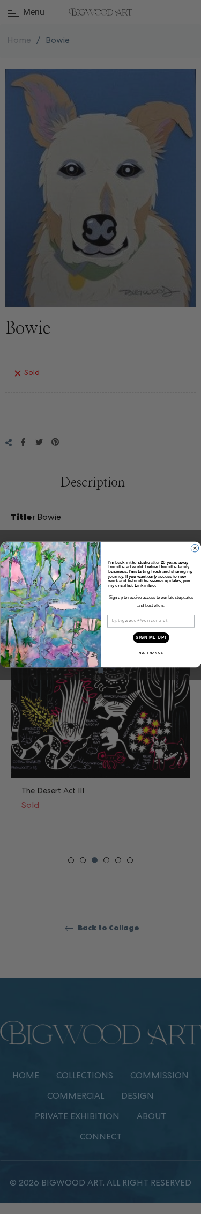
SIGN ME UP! (150, 637)
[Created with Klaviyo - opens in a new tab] (100, 670)
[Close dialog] (194, 547)
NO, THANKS (150, 653)
